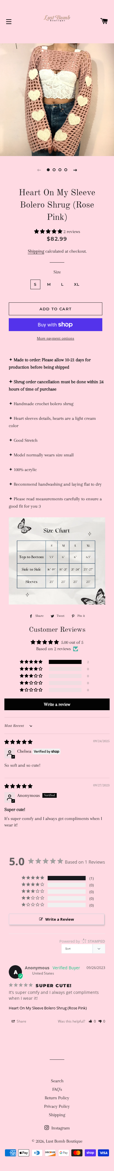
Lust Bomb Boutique (64, 1141)
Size (57, 272)
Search (57, 1080)
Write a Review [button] (59, 919)
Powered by (82, 941)
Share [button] (21, 1021)
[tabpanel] (57, 99)
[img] (18, 742)
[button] (48, 231)
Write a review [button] (57, 704)
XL (77, 284)
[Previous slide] (38, 169)
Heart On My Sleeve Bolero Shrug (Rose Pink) (48, 1008)
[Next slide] (75, 169)
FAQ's (57, 1089)
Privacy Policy (57, 1106)
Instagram (60, 1128)
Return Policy (57, 1097)
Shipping (36, 251)
